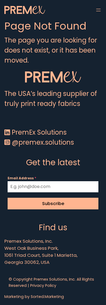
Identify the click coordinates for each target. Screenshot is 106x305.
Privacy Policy (43, 285)
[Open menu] (98, 10)
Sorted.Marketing (47, 296)
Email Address (22, 178)
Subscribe (53, 203)
